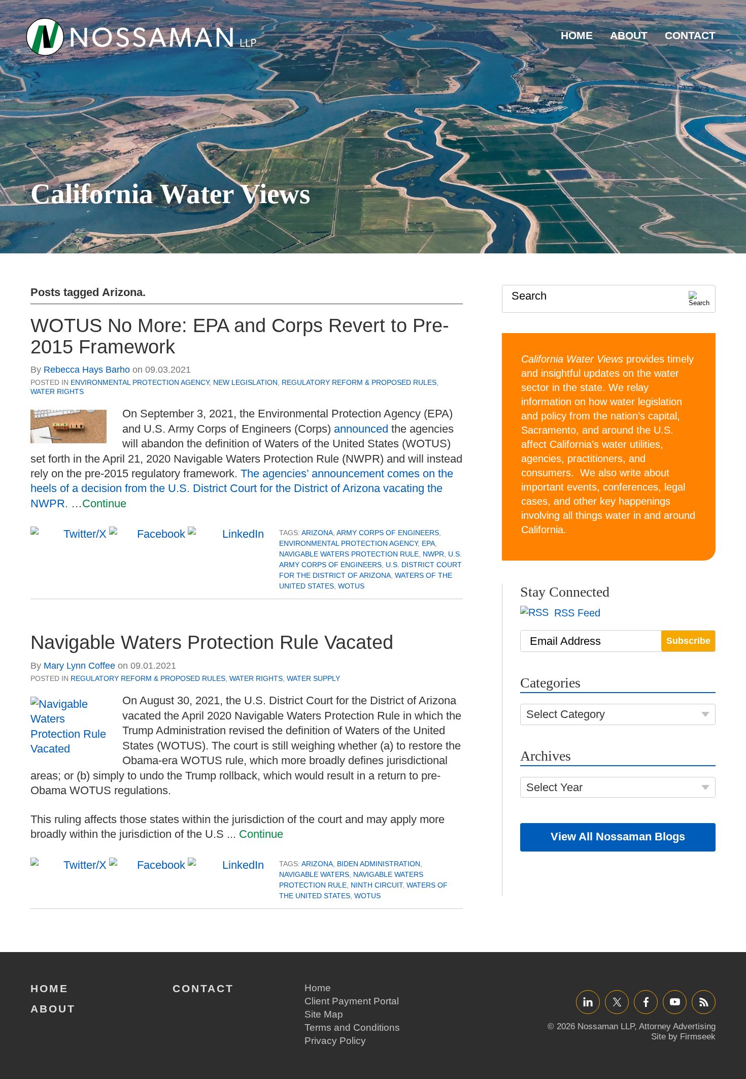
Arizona (317, 533)
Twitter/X (617, 1001)
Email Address (565, 641)
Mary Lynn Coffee (79, 666)
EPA (428, 543)
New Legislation (245, 382)
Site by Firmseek (683, 1036)
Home (577, 35)
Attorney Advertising (677, 1026)
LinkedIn (588, 1001)
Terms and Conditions (352, 1027)
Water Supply (313, 678)
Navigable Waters (314, 874)
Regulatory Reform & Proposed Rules (359, 382)
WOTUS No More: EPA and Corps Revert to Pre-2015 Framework (239, 336)
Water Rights (57, 391)
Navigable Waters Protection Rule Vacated (211, 642)
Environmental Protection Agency (140, 382)
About (629, 35)
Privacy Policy (335, 1040)
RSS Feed (575, 612)
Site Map (323, 1014)
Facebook (646, 1001)
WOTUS (351, 586)
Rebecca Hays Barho (87, 370)
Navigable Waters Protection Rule (349, 554)
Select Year (554, 787)
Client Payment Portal (351, 1001)
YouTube (675, 1001)
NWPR (433, 554)
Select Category (565, 714)
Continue (104, 503)
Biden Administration (378, 864)
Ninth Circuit (376, 885)
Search (529, 295)
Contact (690, 35)
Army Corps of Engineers (387, 533)
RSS (704, 1001)
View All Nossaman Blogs (618, 836)
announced (361, 428)
